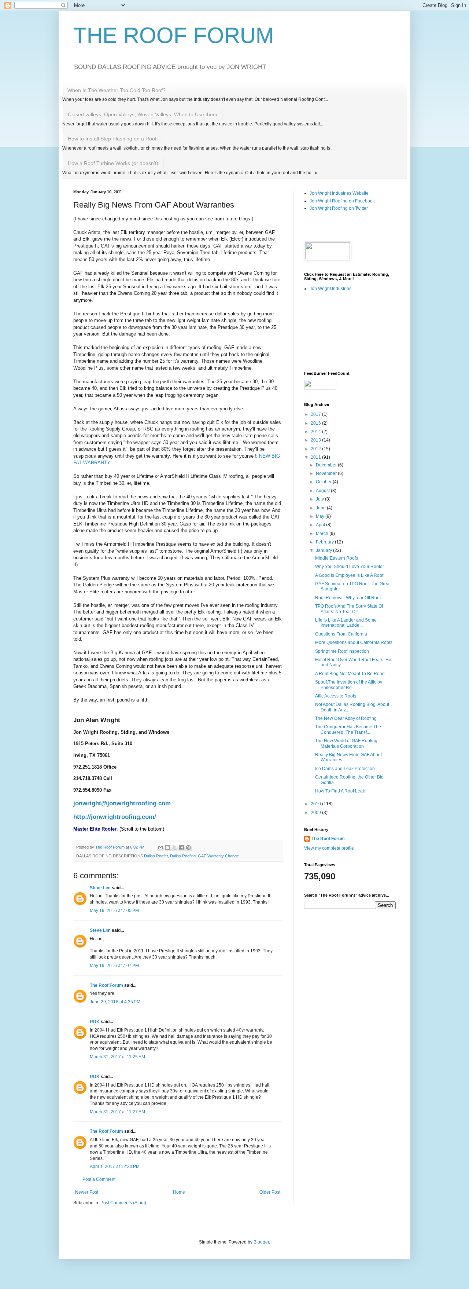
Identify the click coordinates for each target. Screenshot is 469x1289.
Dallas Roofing (183, 856)
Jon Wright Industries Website (339, 193)
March (322, 533)
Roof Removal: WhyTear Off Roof (348, 597)
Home (179, 1192)
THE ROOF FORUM (173, 35)
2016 (316, 423)
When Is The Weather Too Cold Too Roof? (116, 90)
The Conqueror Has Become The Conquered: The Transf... (348, 729)
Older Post (269, 1192)
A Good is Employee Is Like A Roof (349, 575)
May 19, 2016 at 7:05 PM (114, 910)
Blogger (261, 1242)
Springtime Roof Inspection (342, 651)
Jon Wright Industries (330, 288)
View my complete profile (329, 848)
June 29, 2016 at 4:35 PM (115, 1001)
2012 (316, 448)
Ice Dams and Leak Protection (345, 768)
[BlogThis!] (167, 847)
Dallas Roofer (156, 856)
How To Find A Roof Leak (340, 791)
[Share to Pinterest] (188, 847)
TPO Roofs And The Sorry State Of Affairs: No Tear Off (349, 609)
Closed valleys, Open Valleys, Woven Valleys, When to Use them (142, 114)
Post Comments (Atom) (123, 1202)
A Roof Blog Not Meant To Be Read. (350, 673)
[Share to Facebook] (181, 847)
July (320, 499)
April (321, 524)
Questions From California (341, 634)
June (321, 507)
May (320, 516)
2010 (316, 803)
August (323, 490)
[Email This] (160, 847)
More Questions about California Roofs (353, 642)
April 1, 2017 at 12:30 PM (115, 1166)
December (327, 465)
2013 (316, 440)
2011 (316, 457)
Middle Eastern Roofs (336, 558)
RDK (95, 1021)
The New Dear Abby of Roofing (346, 718)
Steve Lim (100, 887)
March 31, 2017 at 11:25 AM (117, 1056)
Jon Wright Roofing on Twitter (339, 208)
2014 (316, 431)
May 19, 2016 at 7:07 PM (114, 965)
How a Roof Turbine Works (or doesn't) (113, 163)
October (324, 481)
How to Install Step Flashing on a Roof (112, 139)
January (324, 550)
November (327, 473)
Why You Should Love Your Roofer (349, 566)
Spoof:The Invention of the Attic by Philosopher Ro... (348, 685)
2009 (316, 812)
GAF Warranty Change (218, 856)
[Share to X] (174, 847)
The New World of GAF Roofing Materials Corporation (346, 743)
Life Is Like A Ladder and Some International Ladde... (346, 623)
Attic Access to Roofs (335, 696)
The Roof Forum (106, 985)
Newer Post (86, 1192)
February (325, 542)
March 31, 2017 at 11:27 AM (117, 1111)
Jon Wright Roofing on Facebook (342, 201)
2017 (316, 414)
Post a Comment (98, 1179)
